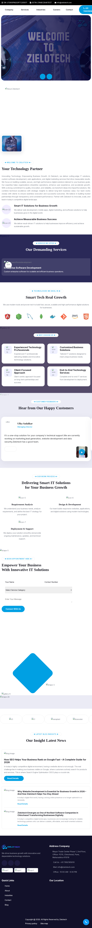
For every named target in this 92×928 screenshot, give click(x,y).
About (7, 890)
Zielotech (63, 919)
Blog (6, 905)
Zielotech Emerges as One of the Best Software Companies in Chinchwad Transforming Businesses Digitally (48, 814)
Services (25, 10)
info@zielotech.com (66, 867)
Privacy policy (31, 923)
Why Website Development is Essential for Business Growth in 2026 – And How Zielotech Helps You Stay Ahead (52, 792)
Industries (40, 10)
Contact (69, 10)
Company (9, 10)
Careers (56, 10)
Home (7, 886)
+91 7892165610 (67, 862)
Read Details (13, 778)
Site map (44, 923)
